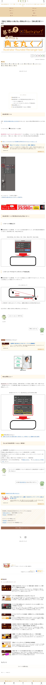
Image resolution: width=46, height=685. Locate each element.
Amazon (4, 514)
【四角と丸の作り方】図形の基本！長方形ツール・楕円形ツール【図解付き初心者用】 (21, 436)
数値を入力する (25, 459)
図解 (7, 65)
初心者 (3, 65)
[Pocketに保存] (39, 55)
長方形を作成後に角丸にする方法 (11, 121)
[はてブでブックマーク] (37, 55)
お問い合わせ (8, 681)
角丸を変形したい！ (16, 105)
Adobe (3, 61)
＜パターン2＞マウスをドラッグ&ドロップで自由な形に (24, 103)
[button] (44, 55)
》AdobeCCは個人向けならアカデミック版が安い (11, 197)
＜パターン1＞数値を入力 (18, 101)
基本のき (11, 65)
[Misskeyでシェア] (39, 449)
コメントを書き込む (23, 666)
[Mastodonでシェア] (18, 449)
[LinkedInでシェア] (28, 456)
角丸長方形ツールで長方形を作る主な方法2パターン (23, 99)
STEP (16, 65)
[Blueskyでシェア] (28, 449)
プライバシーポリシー (38, 681)
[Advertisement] (23, 80)
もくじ (21, 94)
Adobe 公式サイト (7, 512)
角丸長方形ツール (16, 97)
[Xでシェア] (32, 55)
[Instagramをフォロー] (25, 537)
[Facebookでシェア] (34, 55)
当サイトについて (23, 681)
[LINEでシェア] (41, 55)
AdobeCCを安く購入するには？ (12, 493)
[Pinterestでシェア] (18, 456)
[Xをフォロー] (20, 537)
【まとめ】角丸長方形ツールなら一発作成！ (21, 107)
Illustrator (5, 520)
